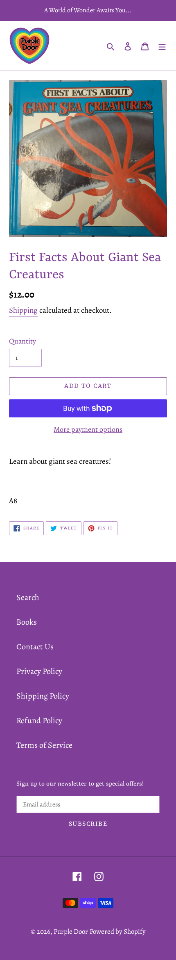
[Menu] (162, 46)
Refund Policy (39, 720)
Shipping (23, 310)
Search (27, 597)
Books (26, 622)
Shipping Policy (42, 695)
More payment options (88, 429)
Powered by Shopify (118, 931)
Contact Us (35, 646)
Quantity (22, 341)
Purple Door (71, 931)
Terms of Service (44, 745)
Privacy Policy (39, 671)
